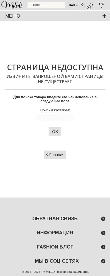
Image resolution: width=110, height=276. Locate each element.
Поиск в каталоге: (55, 110)
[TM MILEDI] (12, 4)
